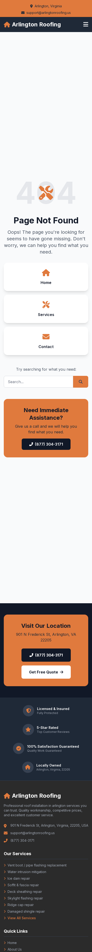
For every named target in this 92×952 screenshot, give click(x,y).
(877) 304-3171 (49, 444)
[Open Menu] (85, 24)
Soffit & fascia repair (23, 885)
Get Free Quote (43, 672)
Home (12, 943)
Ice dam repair (19, 878)
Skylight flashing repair (25, 898)
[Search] (80, 382)
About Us (15, 949)
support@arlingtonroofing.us (48, 13)
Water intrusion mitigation (27, 872)
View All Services (22, 918)
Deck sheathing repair (25, 892)
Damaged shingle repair (26, 911)
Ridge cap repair (21, 905)
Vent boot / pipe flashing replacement (37, 865)
